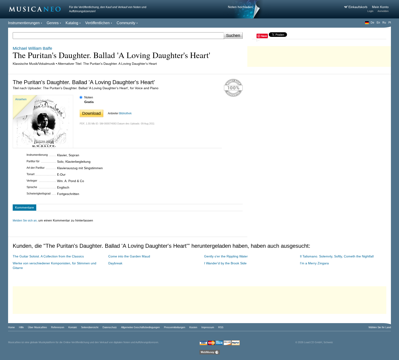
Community (126, 23)
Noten (88, 97)
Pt (389, 22)
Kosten (193, 327)
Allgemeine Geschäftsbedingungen (140, 327)
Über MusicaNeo (37, 327)
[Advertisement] (319, 55)
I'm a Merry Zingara (314, 263)
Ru (384, 22)
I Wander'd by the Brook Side (225, 263)
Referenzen (57, 327)
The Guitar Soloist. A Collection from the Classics (48, 256)
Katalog (72, 23)
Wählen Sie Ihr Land (380, 327)
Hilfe (21, 327)
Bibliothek (125, 113)
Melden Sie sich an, (25, 220)
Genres (53, 23)
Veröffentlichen (97, 23)
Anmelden (383, 11)
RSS (220, 327)
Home (11, 327)
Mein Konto (380, 7)
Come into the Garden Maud (129, 256)
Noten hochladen (240, 7)
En (378, 22)
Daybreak (115, 263)
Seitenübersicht (89, 327)
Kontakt (72, 327)
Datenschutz (110, 327)
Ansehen (21, 99)
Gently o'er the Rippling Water (226, 256)
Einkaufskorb (358, 7)
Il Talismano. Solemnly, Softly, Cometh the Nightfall (337, 256)
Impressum (207, 327)
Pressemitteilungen (174, 327)
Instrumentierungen (24, 23)
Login (370, 11)
